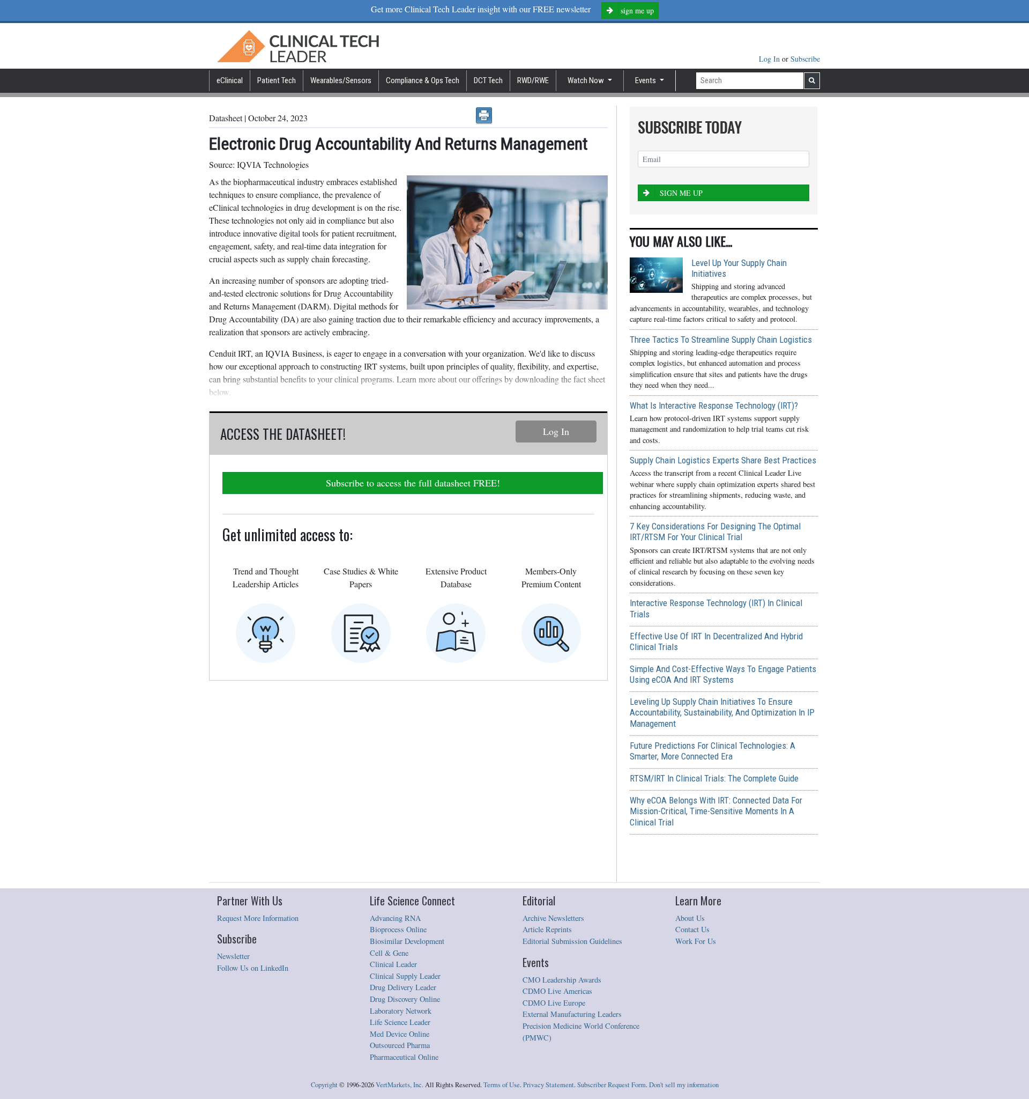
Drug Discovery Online (405, 999)
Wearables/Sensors (340, 80)
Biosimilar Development (407, 941)
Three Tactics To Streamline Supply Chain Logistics (721, 339)
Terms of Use (501, 1084)
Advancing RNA (395, 918)
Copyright (324, 1084)
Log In (770, 59)
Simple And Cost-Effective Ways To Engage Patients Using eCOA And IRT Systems (723, 674)
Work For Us (695, 941)
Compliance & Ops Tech (422, 80)
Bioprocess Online (398, 929)
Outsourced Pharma (400, 1045)
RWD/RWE (533, 80)
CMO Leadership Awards (562, 980)
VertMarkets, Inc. (399, 1084)
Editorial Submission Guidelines (572, 941)
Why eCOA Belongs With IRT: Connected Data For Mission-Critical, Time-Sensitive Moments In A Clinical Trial (716, 811)
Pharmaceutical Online (404, 1057)
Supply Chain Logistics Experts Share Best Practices (723, 460)
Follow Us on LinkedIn (252, 968)
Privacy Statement (548, 1084)
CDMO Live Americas (557, 991)
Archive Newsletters (553, 918)
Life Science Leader (400, 1022)
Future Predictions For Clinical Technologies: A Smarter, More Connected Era (712, 751)
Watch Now (587, 80)
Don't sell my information (684, 1084)
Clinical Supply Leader (405, 976)
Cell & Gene (389, 953)
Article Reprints (547, 929)
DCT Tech (488, 80)
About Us (690, 918)
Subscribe (805, 59)
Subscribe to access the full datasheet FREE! (413, 482)
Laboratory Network (400, 1011)
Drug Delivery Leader (403, 987)
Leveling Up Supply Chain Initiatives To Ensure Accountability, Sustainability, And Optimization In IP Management (722, 712)
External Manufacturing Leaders (572, 1014)
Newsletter (233, 956)
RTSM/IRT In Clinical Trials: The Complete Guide (714, 778)
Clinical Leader (393, 964)
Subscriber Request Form (611, 1084)
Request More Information (258, 918)
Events (646, 80)
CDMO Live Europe (554, 1003)
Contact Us (692, 929)
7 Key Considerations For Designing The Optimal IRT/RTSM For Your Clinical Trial (715, 531)
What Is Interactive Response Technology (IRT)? (714, 405)
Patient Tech (276, 80)
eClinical (230, 80)
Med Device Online (399, 1034)
